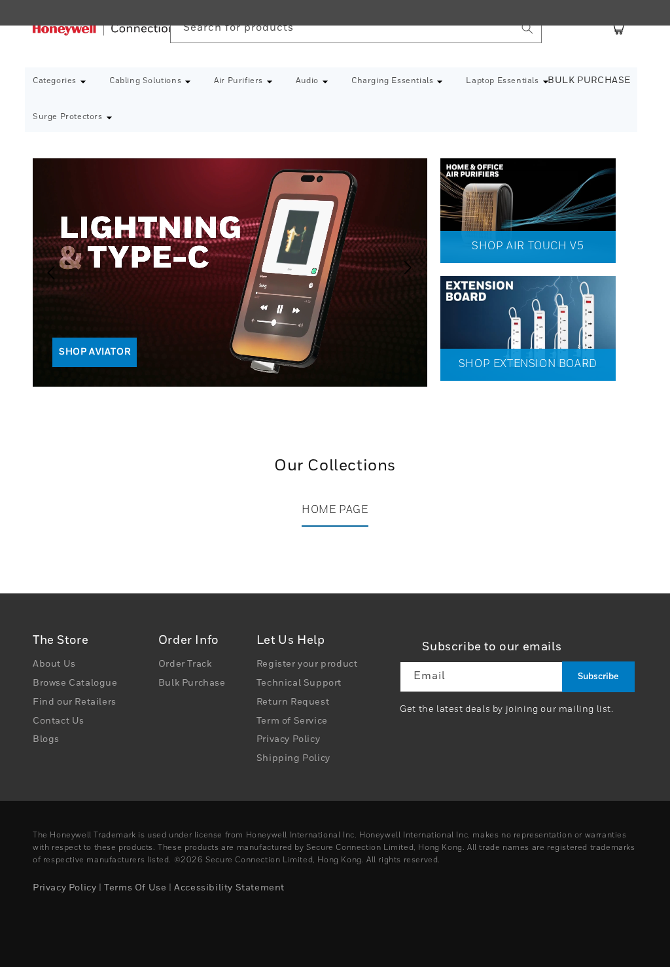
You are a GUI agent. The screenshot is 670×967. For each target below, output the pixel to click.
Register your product (307, 664)
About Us (54, 664)
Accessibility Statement (229, 887)
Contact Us (58, 721)
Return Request (292, 702)
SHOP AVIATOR (94, 352)
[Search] (527, 28)
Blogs (46, 739)
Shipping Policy (293, 758)
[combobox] (356, 28)
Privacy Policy (288, 739)
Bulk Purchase (589, 80)
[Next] (411, 267)
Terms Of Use (135, 887)
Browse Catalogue (75, 683)
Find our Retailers (74, 702)
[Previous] (45, 267)
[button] (59, 81)
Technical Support (299, 683)
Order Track (185, 664)
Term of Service (292, 721)
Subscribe (598, 677)
